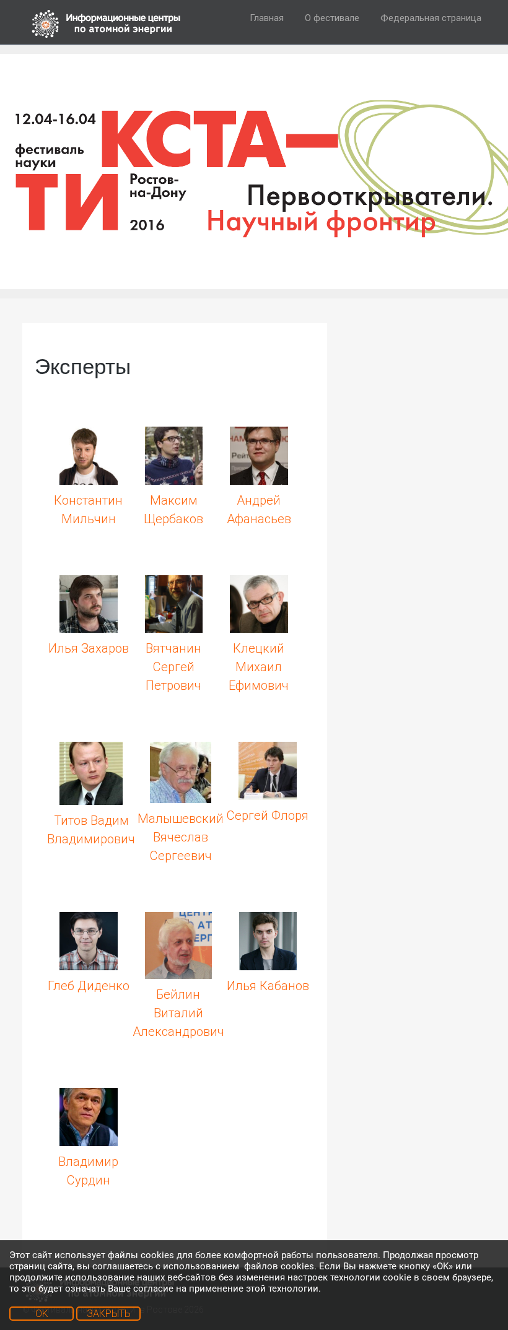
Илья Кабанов (268, 985)
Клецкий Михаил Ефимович (259, 667)
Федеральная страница (430, 18)
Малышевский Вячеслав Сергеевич (181, 837)
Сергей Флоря (268, 815)
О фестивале (332, 18)
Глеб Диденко (88, 985)
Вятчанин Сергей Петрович (173, 667)
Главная (267, 18)
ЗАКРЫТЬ (109, 1313)
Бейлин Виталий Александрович (178, 1013)
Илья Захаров (88, 648)
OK (41, 1313)
